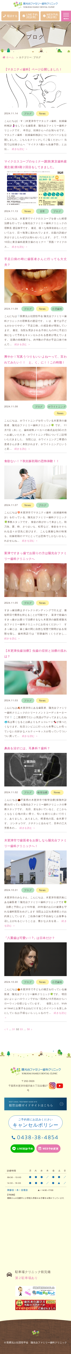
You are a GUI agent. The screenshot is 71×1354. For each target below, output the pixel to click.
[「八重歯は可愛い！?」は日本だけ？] (35, 959)
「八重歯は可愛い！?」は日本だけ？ (29, 938)
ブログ (28, 113)
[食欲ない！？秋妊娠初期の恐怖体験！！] (35, 482)
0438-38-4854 (38, 1137)
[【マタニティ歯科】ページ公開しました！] (35, 91)
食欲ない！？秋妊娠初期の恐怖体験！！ (31, 461)
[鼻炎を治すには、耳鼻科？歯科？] (35, 770)
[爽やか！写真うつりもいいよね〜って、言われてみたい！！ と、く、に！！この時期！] (35, 384)
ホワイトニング (57, 406)
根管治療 (42, 792)
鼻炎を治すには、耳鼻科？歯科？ (27, 748)
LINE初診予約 (25, 1148)
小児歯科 (57, 308)
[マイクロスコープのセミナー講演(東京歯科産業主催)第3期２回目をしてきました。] (35, 188)
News (42, 113)
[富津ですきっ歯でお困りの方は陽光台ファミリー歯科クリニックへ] (35, 580)
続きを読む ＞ (20, 149)
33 (21, 1029)
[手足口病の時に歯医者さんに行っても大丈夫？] (35, 286)
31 (13, 1029)
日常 (42, 211)
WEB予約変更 (51, 1148)
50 (28, 1029)
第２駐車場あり (26, 1277)
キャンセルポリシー (35, 1122)
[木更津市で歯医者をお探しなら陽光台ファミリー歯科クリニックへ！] (35, 867)
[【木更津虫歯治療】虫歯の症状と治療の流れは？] (35, 678)
